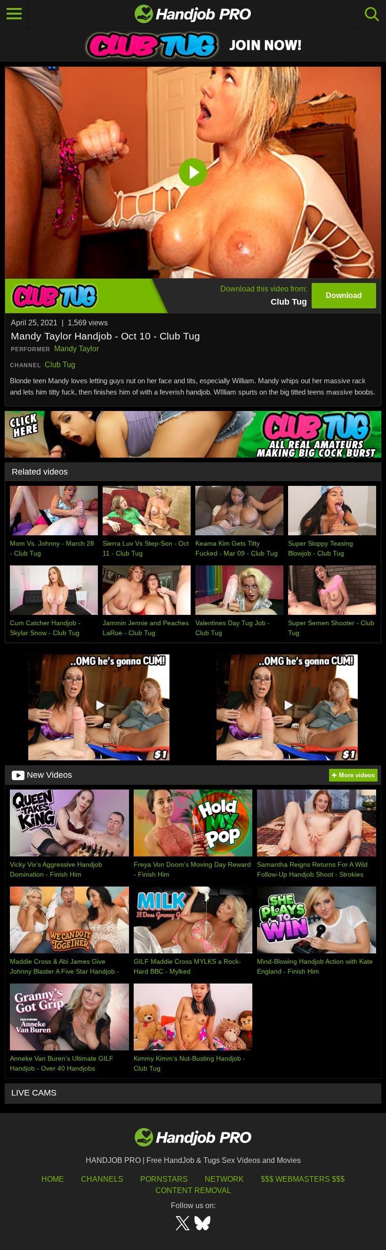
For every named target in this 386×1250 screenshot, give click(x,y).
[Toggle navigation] (14, 14)
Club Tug (60, 365)
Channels (102, 1179)
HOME (52, 1179)
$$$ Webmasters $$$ (303, 1179)
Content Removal (193, 1190)
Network (224, 1179)
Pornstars (164, 1179)
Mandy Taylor (76, 349)
